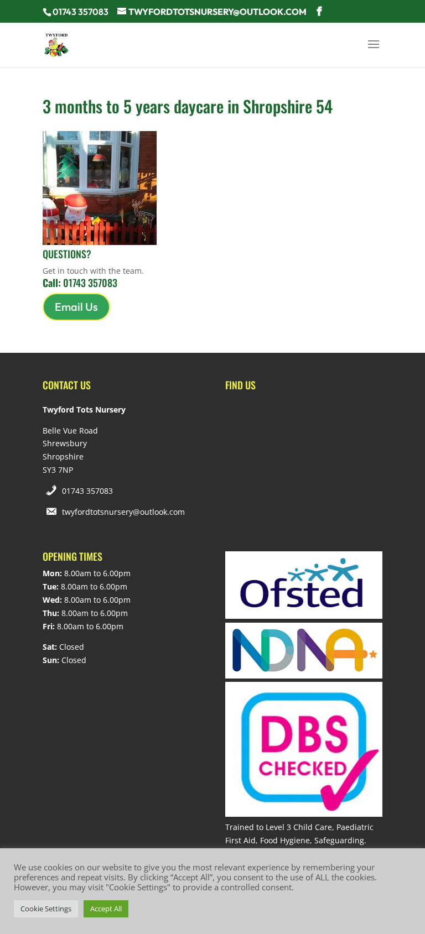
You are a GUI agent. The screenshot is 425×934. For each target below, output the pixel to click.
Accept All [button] (106, 909)
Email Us (76, 307)
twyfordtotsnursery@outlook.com (123, 512)
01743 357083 (87, 491)
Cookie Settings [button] (45, 909)
